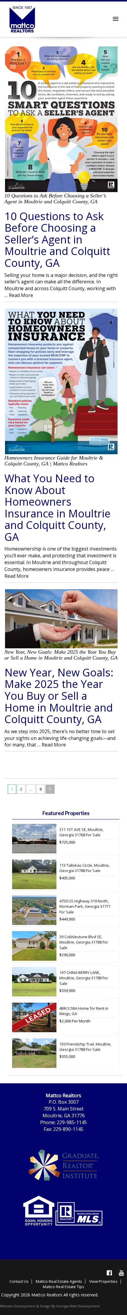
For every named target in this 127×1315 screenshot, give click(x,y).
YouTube (121, 1272)
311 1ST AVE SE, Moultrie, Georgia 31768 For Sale (81, 832)
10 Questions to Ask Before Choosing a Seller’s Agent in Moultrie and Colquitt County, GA (55, 198)
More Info (114, 853)
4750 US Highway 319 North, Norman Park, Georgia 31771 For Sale (84, 906)
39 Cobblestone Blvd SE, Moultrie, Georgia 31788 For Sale (83, 942)
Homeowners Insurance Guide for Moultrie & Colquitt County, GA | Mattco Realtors (53, 461)
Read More (21, 295)
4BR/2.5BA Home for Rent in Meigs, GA (83, 1011)
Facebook (109, 1272)
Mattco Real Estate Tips (63, 1286)
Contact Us (19, 1281)
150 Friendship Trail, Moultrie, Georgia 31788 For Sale (85, 1046)
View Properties (103, 1281)
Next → (50, 789)
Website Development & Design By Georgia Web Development (50, 1306)
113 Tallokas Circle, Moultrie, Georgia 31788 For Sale (84, 868)
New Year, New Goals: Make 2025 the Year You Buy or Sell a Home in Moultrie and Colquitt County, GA (61, 655)
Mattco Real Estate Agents (59, 1281)
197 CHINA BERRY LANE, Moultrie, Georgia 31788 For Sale (83, 978)
